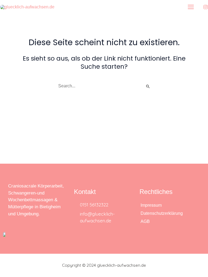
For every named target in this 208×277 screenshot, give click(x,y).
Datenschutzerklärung (162, 213)
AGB (145, 221)
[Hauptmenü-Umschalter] (191, 7)
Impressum (151, 205)
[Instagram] (205, 7)
